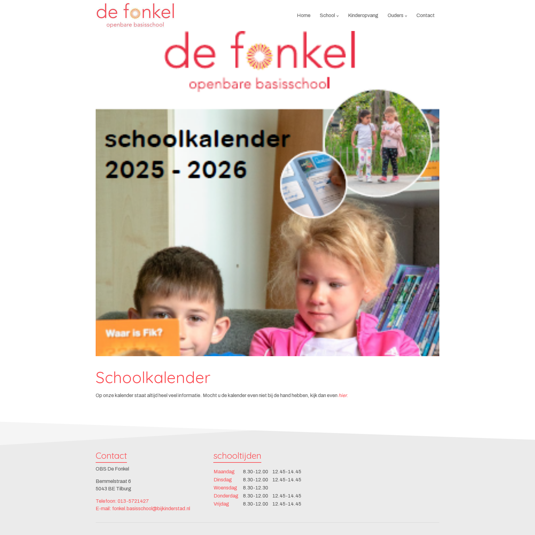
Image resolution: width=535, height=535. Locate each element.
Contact (425, 15)
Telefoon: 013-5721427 (122, 501)
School (327, 15)
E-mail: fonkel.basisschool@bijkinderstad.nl (143, 508)
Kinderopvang (363, 15)
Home (304, 15)
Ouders (395, 15)
